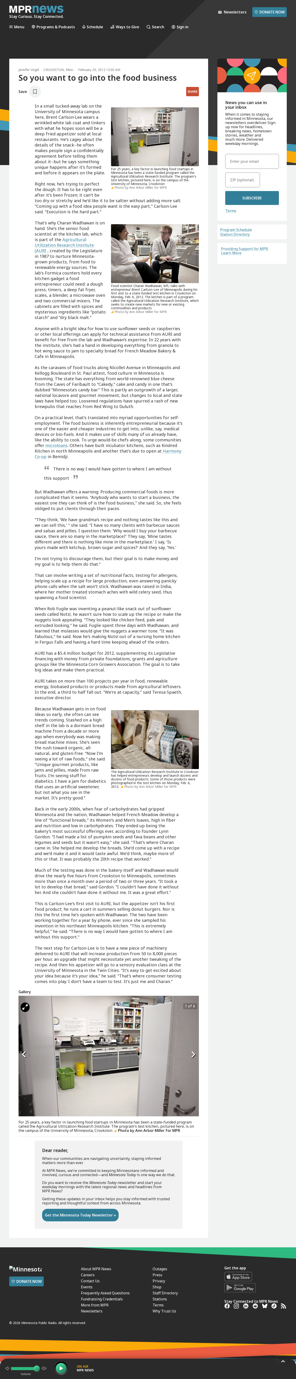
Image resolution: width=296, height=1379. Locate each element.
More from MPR (94, 1305)
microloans (56, 445)
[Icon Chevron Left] (24, 1054)
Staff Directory (165, 1293)
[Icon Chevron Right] (193, 1054)
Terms (230, 210)
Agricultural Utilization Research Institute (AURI (64, 245)
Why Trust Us (164, 1311)
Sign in (182, 27)
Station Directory (235, 234)
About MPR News (96, 1268)
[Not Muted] (7, 1368)
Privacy (159, 1280)
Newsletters (91, 1311)
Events (86, 1287)
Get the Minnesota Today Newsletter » (80, 1215)
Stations (160, 1299)
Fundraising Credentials (102, 1299)
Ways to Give (127, 27)
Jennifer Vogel (28, 69)
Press (157, 1274)
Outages (160, 1268)
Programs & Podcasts (56, 27)
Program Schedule (236, 230)
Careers (88, 1274)
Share (192, 91)
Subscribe (252, 198)
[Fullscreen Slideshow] (25, 1007)
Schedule (95, 27)
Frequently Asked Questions (105, 1293)
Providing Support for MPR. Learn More (244, 250)
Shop (157, 1287)
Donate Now (269, 12)
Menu (19, 27)
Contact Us (90, 1280)
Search (158, 27)
